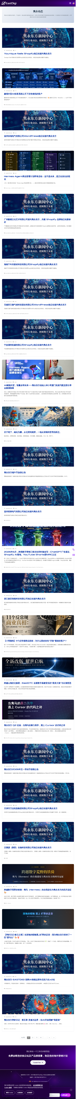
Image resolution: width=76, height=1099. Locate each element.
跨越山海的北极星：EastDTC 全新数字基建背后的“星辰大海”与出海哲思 (37, 683)
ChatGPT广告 (13, 567)
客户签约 (17, 62)
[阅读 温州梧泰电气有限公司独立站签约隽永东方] (38, 496)
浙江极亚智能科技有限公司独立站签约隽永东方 (25, 599)
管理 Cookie (9, 1092)
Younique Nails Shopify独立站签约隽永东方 (28, 53)
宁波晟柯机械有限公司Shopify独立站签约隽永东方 (28, 345)
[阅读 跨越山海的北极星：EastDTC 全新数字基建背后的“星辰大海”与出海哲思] (38, 667)
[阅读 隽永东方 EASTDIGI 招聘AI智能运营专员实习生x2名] (38, 964)
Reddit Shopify (29, 567)
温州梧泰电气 (7, 520)
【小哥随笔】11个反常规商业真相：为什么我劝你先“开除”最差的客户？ (35, 641)
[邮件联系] (73, 555)
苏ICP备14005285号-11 (40, 1077)
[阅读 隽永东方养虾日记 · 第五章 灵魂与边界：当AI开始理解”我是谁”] (38, 1004)
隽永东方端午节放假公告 (15, 472)
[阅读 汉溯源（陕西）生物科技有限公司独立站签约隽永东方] (38, 832)
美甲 (20, 62)
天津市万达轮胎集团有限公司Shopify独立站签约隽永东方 (30, 808)
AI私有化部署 (8, 104)
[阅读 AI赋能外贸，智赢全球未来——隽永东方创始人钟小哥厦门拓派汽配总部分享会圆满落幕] (38, 369)
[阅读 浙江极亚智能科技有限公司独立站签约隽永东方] (38, 583)
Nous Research (18, 104)
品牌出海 (13, 62)
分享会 (6, 400)
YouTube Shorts (40, 567)
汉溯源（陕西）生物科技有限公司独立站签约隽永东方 (28, 847)
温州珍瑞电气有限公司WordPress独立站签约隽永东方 (30, 136)
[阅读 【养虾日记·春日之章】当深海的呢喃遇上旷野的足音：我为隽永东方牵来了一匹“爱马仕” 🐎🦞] (38, 919)
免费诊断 (65, 1095)
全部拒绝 (20, 1092)
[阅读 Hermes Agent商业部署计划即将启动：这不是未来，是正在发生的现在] (38, 161)
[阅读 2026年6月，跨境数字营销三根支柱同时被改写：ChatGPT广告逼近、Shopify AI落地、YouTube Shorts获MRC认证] (38, 536)
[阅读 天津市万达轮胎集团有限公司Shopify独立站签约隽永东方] (38, 793)
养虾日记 (7, 948)
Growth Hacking (35, 651)
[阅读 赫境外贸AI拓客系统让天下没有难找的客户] (38, 78)
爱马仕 (12, 948)
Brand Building (14, 651)
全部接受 (29, 1092)
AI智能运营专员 (8, 988)
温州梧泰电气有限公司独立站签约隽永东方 (23, 511)
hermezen (13, 104)
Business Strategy (21, 651)
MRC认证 (24, 567)
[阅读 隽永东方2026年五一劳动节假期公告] (38, 753)
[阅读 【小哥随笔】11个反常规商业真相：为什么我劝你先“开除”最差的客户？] (38, 625)
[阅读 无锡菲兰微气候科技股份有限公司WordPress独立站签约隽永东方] (38, 289)
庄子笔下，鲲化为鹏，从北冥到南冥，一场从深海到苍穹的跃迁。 (32, 432)
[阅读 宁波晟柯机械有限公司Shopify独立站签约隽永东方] (38, 329)
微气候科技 (22, 313)
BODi (9, 567)
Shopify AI (34, 567)
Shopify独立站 (8, 62)
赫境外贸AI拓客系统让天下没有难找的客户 (23, 94)
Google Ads (19, 567)
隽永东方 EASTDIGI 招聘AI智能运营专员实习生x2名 (29, 979)
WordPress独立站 (8, 313)
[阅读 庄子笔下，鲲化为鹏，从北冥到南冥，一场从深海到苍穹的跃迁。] (38, 416)
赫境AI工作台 (23, 104)
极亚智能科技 (7, 609)
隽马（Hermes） (8, 903)
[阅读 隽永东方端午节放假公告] (38, 456)
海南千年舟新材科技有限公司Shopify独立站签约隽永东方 (30, 264)
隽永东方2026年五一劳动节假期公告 (21, 769)
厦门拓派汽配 (11, 400)
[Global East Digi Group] (74, 3)
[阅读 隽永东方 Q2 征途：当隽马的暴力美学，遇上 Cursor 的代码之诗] (38, 709)
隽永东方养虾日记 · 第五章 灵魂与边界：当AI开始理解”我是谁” (32, 1020)
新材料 (20, 273)
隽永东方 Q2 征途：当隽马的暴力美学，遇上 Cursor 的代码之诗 (34, 725)
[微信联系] (73, 544)
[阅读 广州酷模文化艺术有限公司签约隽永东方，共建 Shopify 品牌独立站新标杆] (38, 204)
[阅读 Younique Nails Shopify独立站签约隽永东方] (38, 38)
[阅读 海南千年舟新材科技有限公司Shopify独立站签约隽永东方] (38, 249)
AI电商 (6, 567)
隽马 (15, 948)
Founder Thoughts (28, 651)
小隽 (10, 948)
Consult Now (37, 1062)
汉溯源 (6, 858)
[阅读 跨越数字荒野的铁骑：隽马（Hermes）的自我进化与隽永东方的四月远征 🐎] (38, 874)
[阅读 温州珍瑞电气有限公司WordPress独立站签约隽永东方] (38, 120)
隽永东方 (23, 62)
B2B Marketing (8, 651)
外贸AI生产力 (16, 400)
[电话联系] (73, 549)
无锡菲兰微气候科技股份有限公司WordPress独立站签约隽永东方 (35, 305)
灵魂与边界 (13, 1028)
